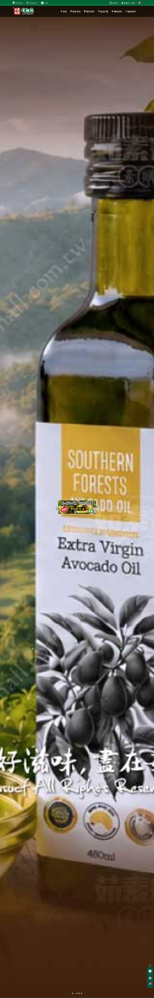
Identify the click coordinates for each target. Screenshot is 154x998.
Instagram (33, 3)
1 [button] (72, 993)
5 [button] (81, 993)
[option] (77, 499)
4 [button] (79, 993)
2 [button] (75, 993)
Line (46, 3)
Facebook (19, 3)
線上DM (115, 3)
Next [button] (121, 648)
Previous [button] (33, 648)
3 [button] (77, 993)
